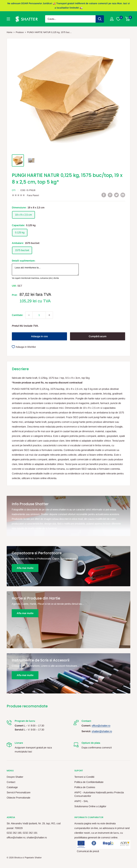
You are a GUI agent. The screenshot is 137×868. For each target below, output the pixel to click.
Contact (11, 782)
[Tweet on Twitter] (116, 194)
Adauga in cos (39, 336)
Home (9, 32)
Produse (20, 32)
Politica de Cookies (84, 787)
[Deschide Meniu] (8, 19)
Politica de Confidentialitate (88, 782)
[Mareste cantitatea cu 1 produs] (49, 315)
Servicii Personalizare (18, 792)
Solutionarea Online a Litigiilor (90, 806)
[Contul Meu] (111, 19)
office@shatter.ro (101, 725)
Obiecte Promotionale (18, 797)
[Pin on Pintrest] (110, 194)
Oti (14, 190)
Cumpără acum (97, 336)
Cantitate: (17, 315)
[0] (127, 19)
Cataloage (12, 787)
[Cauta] (100, 19)
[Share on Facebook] (103, 194)
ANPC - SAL (81, 801)
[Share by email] (122, 194)
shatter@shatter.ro (102, 731)
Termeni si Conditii (84, 776)
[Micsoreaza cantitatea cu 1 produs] (28, 315)
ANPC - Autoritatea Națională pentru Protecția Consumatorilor (99, 794)
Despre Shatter (15, 776)
